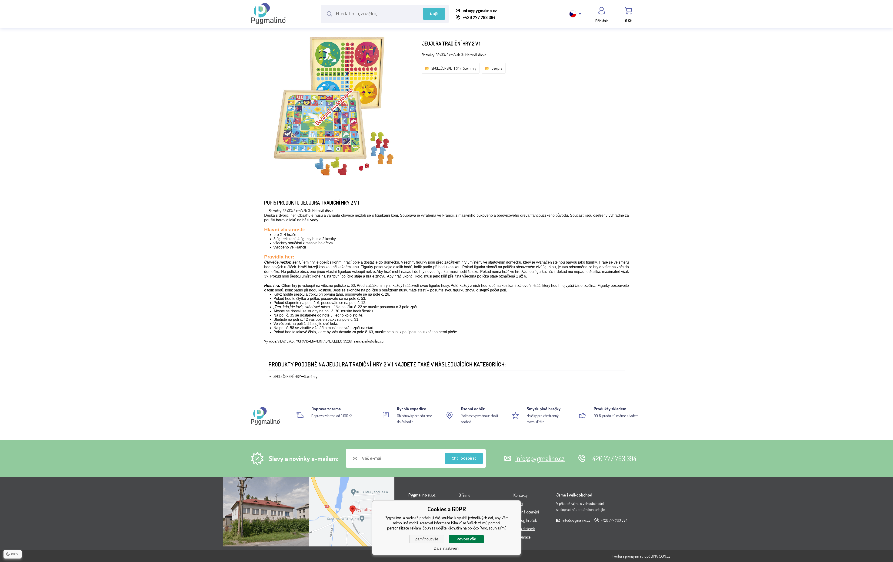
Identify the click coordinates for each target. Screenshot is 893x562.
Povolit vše (466, 539)
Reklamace (522, 536)
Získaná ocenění (526, 511)
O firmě (464, 495)
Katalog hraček (525, 520)
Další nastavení (446, 548)
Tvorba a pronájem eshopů (631, 556)
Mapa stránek (524, 528)
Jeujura (497, 68)
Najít (434, 14)
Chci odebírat (464, 458)
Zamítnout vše (426, 539)
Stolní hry (469, 68)
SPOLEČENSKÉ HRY (445, 68)
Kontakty (520, 495)
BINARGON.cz (660, 556)
